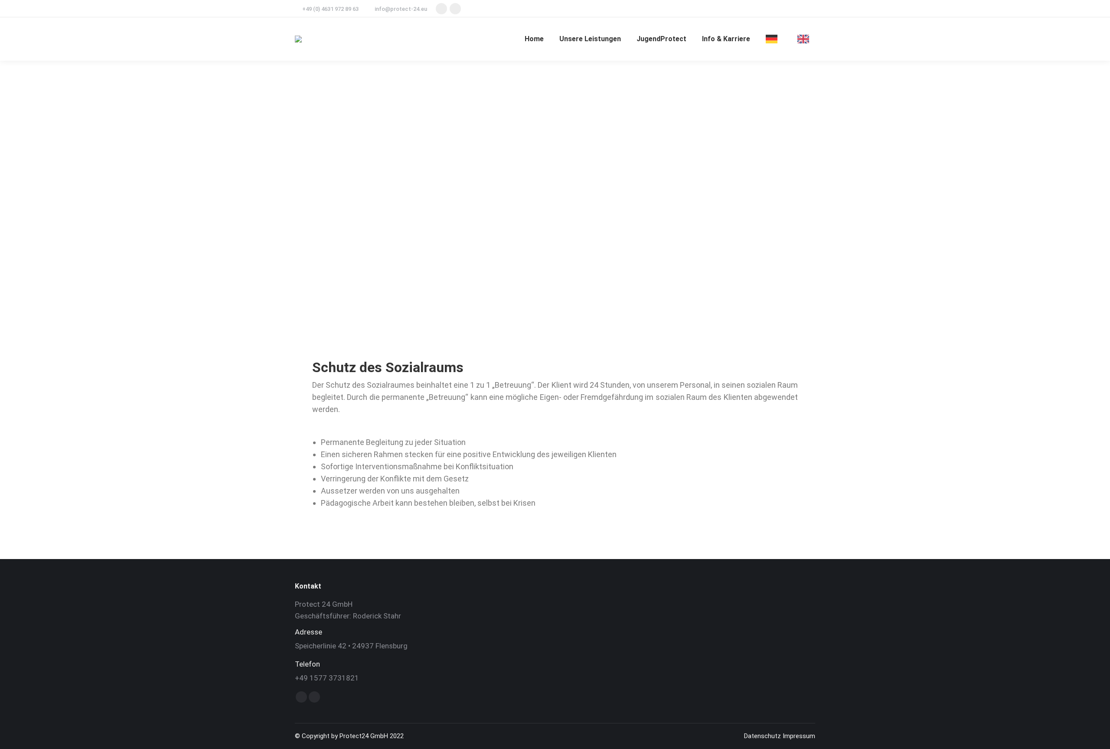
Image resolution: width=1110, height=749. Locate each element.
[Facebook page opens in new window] (441, 8)
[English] (805, 39)
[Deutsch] (774, 39)
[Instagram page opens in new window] (455, 8)
